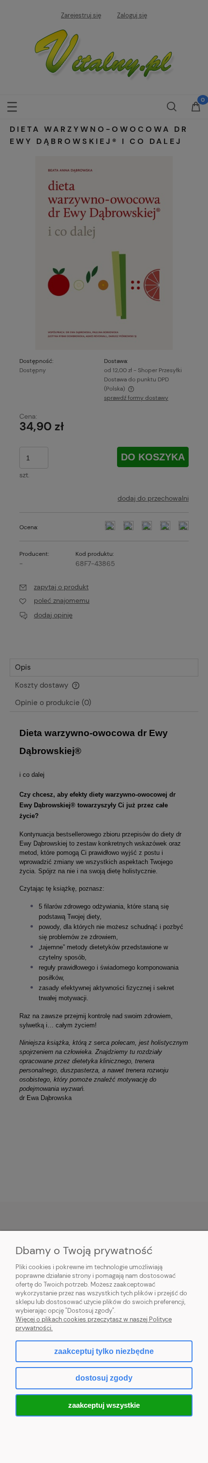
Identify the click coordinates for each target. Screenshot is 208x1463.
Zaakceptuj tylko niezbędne (104, 1351)
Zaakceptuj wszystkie (104, 1405)
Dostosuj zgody (104, 1378)
